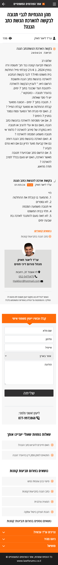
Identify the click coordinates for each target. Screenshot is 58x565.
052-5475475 (26, 276)
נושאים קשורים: (42, 231)
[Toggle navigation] (54, 3)
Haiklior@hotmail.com (26, 281)
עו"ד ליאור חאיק (43, 38)
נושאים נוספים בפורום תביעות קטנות (29, 521)
